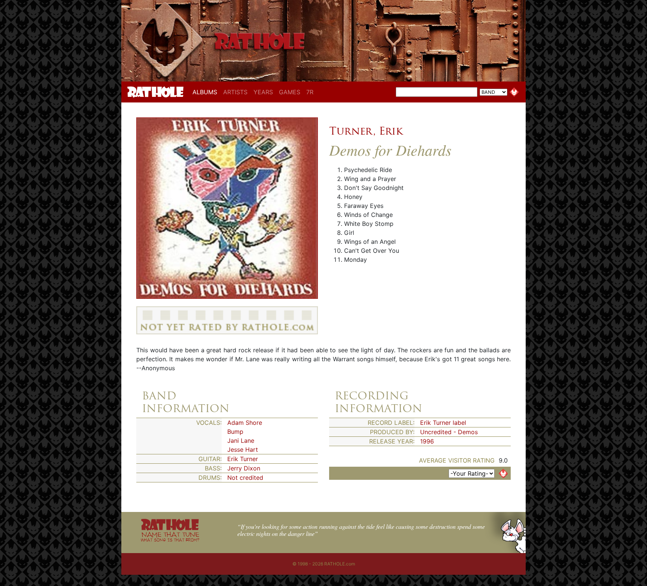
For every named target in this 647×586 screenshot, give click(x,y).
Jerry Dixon (243, 468)
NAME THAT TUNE (170, 536)
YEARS (263, 92)
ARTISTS (235, 92)
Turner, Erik (366, 131)
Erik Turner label (443, 422)
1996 (427, 441)
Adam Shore (244, 422)
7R (309, 92)
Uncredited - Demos (449, 432)
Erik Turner (242, 459)
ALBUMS (206, 92)
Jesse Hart (242, 449)
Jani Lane (240, 440)
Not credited (245, 477)
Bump (235, 431)
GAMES (289, 92)
